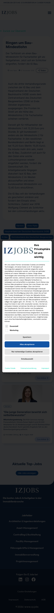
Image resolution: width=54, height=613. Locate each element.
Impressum (45, 368)
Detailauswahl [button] (27, 359)
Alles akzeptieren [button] (27, 344)
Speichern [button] (27, 337)
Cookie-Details (10, 368)
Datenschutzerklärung (28, 368)
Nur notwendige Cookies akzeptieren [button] (27, 352)
